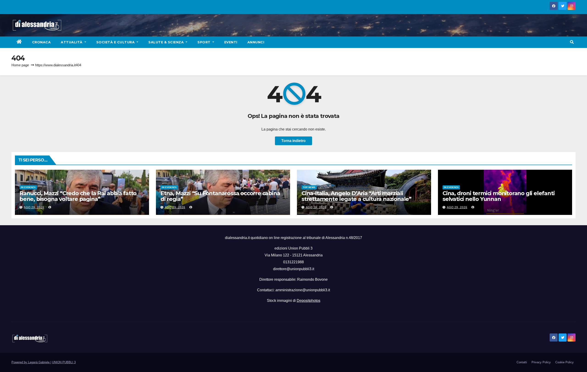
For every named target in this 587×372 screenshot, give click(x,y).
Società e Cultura (116, 42)
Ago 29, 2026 (34, 207)
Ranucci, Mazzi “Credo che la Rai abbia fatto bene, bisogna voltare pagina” (77, 196)
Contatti (522, 362)
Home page (20, 65)
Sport (204, 42)
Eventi (230, 42)
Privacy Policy (541, 362)
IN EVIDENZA (28, 187)
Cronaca (41, 42)
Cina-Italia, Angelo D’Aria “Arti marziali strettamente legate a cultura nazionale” (356, 196)
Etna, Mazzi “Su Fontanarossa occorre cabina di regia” (220, 196)
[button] (572, 42)
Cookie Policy (564, 362)
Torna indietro (293, 141)
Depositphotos (308, 301)
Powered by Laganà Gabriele (30, 362)
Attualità (72, 42)
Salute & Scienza (166, 42)
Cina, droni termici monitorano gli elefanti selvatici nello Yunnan (498, 196)
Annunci (255, 42)
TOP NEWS (309, 187)
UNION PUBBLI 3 (64, 362)
